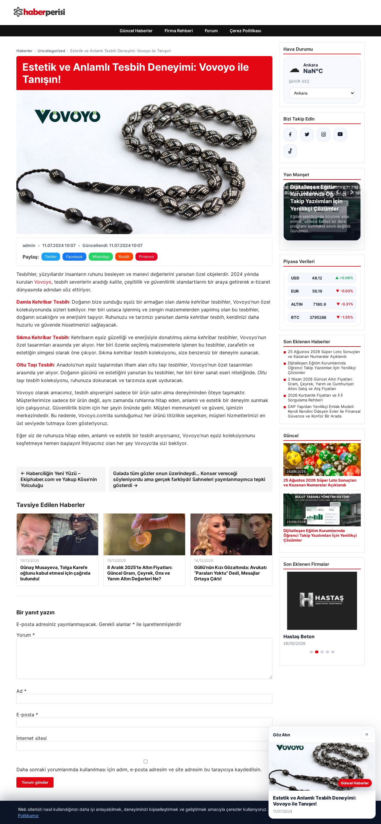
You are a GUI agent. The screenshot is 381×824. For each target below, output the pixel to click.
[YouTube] (340, 134)
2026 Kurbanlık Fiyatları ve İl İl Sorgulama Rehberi (315, 397)
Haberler (24, 50)
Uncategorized (51, 50)
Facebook (74, 256)
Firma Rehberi (179, 30)
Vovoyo (42, 282)
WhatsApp (100, 256)
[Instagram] (323, 134)
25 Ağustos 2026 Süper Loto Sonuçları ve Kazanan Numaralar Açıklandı (324, 354)
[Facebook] (290, 134)
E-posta (27, 715)
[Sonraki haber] (351, 192)
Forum (211, 30)
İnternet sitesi (31, 738)
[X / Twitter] (307, 134)
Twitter (51, 256)
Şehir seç (299, 81)
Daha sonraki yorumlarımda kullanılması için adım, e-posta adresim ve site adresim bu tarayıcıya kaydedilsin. (138, 769)
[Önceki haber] (338, 192)
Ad (21, 691)
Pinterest (146, 256)
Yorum (25, 635)
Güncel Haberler (136, 30)
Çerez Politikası (245, 30)
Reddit (124, 256)
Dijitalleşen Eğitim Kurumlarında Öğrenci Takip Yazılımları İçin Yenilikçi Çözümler (322, 368)
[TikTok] (290, 151)
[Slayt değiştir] (311, 651)
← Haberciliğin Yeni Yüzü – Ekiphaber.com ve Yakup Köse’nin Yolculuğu (59, 479)
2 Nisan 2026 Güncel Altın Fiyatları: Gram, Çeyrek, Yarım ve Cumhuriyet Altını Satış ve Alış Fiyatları (321, 384)
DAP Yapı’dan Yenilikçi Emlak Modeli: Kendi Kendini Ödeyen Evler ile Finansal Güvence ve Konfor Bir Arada (324, 411)
